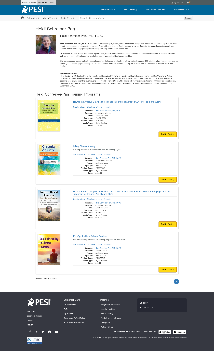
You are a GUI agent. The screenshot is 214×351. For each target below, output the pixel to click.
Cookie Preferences (180, 337)
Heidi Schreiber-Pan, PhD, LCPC (108, 110)
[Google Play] (179, 332)
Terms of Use (123, 337)
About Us (31, 311)
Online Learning (130, 9)
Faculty (30, 324)
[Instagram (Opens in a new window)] (36, 332)
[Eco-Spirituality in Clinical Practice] (49, 249)
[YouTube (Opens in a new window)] (56, 332)
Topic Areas (66, 17)
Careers (30, 320)
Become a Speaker (34, 316)
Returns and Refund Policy (74, 318)
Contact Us (148, 307)
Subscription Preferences (74, 322)
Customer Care (180, 9)
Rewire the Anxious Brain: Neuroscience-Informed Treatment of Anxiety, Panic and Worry (117, 101)
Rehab (52, 2)
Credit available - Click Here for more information (92, 107)
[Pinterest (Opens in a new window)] (49, 332)
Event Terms (132, 337)
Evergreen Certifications (110, 304)
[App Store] (165, 332)
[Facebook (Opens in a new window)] (29, 332)
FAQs (66, 309)
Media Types (49, 17)
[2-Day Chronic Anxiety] (49, 159)
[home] (32, 10)
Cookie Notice (168, 337)
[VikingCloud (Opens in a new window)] (34, 340)
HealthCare (42, 2)
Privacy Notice (142, 337)
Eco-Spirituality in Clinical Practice (90, 236)
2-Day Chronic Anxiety (84, 146)
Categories (32, 17)
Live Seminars (107, 9)
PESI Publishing (107, 313)
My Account (68, 313)
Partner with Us (107, 327)
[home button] (22, 17)
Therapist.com (106, 322)
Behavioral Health (29, 2)
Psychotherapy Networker (111, 318)
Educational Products (155, 9)
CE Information (70, 304)
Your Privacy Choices (155, 337)
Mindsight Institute (108, 309)
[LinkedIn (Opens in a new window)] (43, 332)
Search (188, 18)
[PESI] (39, 302)
